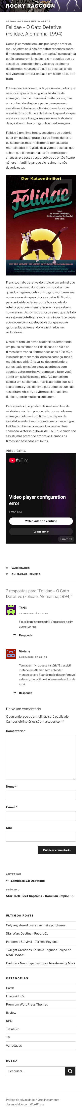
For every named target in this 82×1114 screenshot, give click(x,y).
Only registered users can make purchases (36, 925)
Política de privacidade (20, 1099)
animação (20, 574)
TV (8, 1037)
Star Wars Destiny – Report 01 (27, 933)
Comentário (15, 731)
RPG (9, 1021)
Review (11, 1013)
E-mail (11, 807)
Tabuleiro (12, 1029)
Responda (25, 635)
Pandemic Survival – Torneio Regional (32, 942)
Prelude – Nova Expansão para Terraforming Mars (40, 963)
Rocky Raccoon (30, 6)
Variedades (21, 568)
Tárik (23, 608)
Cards (10, 988)
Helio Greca (41, 21)
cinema (35, 574)
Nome (11, 786)
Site (9, 828)
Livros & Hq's (15, 996)
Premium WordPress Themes (27, 1004)
